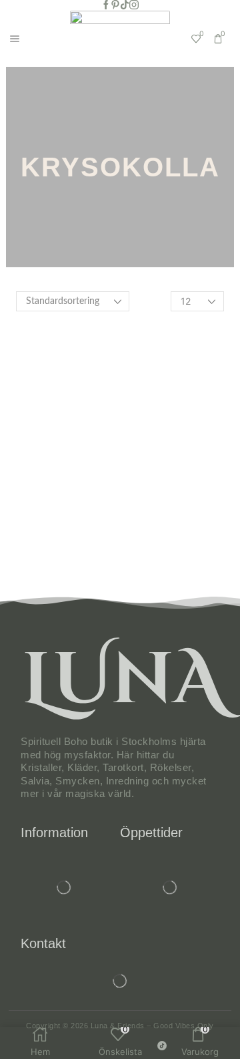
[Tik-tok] (124, 5)
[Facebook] (106, 5)
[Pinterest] (115, 5)
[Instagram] (134, 5)
